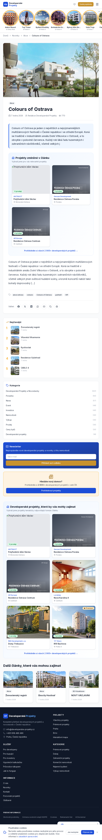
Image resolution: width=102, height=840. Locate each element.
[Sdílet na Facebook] (18, 306)
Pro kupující (8, 754)
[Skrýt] (99, 11)
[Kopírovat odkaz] (50, 306)
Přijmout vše (87, 832)
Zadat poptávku (86, 4)
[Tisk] (57, 306)
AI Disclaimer (80, 817)
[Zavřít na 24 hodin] (98, 824)
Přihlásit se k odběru (51, 463)
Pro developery (10, 749)
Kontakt (6, 792)
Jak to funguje (9, 771)
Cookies (53, 817)
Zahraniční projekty (61, 758)
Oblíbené (7, 800)
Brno (55, 733)
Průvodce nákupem (11, 766)
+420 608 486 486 (14, 733)
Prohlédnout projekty (51, 490)
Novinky (15, 35)
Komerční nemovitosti (62, 762)
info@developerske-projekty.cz (20, 729)
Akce (25, 35)
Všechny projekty (61, 720)
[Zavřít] (97, 832)
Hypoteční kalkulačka (12, 762)
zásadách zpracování (28, 836)
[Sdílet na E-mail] (44, 306)
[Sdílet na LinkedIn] (31, 306)
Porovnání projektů (11, 796)
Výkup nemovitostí (61, 771)
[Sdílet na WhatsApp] (37, 306)
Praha (55, 729)
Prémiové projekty (61, 724)
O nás (5, 783)
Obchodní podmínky (11, 817)
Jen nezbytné (73, 832)
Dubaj (55, 754)
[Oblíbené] (74, 4)
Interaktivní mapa (60, 737)
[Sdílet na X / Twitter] (25, 306)
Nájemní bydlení (60, 766)
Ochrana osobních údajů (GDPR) (34, 817)
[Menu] (97, 4)
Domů (5, 35)
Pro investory (9, 758)
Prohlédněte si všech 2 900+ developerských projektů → (51, 251)
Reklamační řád (66, 817)
